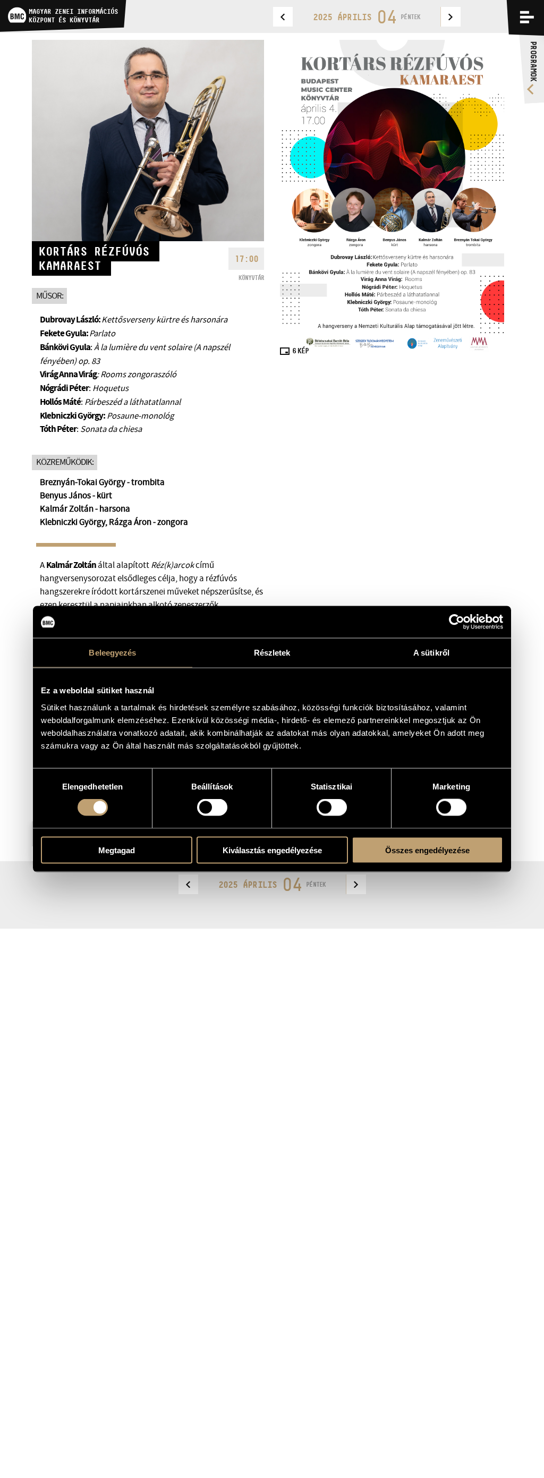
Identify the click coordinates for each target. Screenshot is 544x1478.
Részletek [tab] (272, 652)
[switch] (212, 807)
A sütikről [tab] (431, 652)
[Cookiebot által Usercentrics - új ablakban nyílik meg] (456, 622)
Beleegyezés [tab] (112, 652)
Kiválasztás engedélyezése (272, 849)
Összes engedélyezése (427, 849)
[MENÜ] (527, 17)
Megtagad (116, 849)
